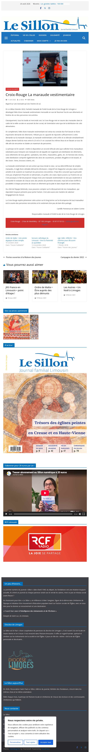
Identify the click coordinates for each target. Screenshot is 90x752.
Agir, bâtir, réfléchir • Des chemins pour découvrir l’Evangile (67, 240)
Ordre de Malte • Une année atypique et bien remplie (16, 239)
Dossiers (43, 35)
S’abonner (28, 41)
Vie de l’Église (29, 35)
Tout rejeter (30, 742)
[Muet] (80, 514)
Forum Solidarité (12, 89)
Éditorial (15, 35)
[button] (49, 40)
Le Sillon (21, 100)
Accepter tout (45, 742)
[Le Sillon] (45, 17)
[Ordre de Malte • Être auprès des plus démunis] (45, 272)
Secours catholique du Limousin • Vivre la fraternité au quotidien (42, 240)
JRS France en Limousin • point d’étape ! (15, 290)
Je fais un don (61, 41)
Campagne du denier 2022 (72, 257)
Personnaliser (15, 742)
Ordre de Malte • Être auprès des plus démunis (44, 290)
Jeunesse (67, 35)
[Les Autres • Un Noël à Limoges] (74, 272)
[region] (30, 732)
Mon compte (42, 41)
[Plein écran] (83, 514)
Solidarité (55, 35)
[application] (45, 493)
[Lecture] (6, 514)
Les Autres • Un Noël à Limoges (72, 289)
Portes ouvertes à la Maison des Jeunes (23, 257)
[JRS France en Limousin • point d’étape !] (16, 272)
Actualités (15, 41)
